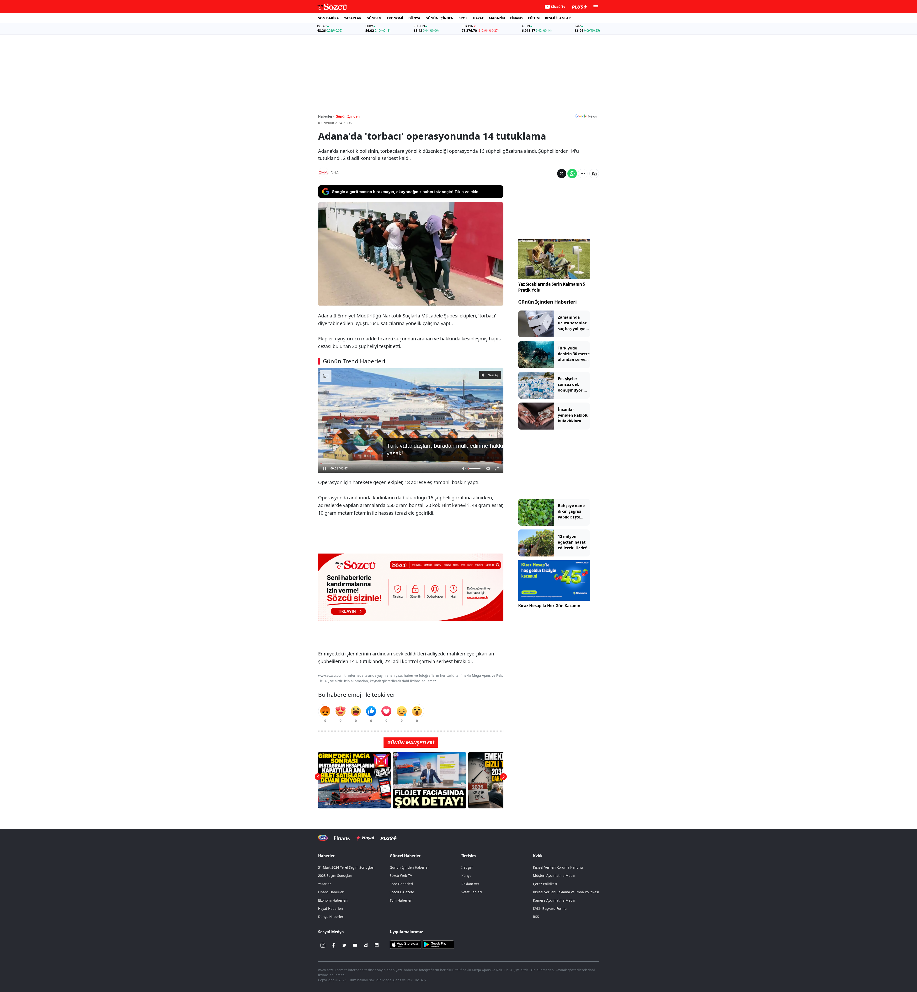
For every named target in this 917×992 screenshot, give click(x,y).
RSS (536, 916)
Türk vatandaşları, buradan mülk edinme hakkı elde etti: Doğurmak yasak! (415, 459)
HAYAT (478, 18)
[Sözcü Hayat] (365, 838)
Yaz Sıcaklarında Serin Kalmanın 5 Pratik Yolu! (551, 287)
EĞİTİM (534, 18)
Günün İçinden (348, 116)
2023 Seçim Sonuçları (335, 875)
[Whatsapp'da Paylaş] (572, 173)
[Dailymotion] (366, 945)
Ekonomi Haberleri (333, 900)
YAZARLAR (352, 18)
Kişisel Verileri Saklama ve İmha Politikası (566, 892)
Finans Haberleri (331, 892)
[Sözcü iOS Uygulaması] (405, 944)
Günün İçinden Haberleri (547, 302)
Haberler (326, 855)
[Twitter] (344, 945)
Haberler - (326, 116)
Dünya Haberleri (331, 916)
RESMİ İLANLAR (558, 18)
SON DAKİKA (328, 18)
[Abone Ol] (586, 116)
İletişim (467, 867)
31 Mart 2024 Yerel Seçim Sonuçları (346, 867)
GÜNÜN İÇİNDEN (439, 18)
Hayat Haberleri (330, 908)
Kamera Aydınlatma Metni (554, 900)
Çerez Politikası (545, 884)
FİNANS (516, 18)
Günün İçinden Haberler (409, 867)
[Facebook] (333, 945)
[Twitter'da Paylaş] (561, 173)
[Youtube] (355, 945)
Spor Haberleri (401, 884)
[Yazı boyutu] (594, 173)
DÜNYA (414, 18)
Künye (466, 875)
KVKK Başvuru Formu (550, 908)
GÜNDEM (374, 18)
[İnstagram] (323, 945)
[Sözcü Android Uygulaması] (438, 944)
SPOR (463, 18)
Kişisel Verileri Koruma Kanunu (558, 867)
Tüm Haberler (401, 900)
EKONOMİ (395, 18)
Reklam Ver (470, 884)
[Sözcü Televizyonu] (323, 838)
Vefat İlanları (471, 892)
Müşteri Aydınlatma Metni (554, 875)
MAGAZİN (497, 18)
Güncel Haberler (405, 855)
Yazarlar (324, 884)
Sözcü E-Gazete (402, 892)
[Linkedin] (376, 945)
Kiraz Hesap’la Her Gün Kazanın (549, 605)
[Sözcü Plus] (388, 838)
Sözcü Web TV (401, 875)
